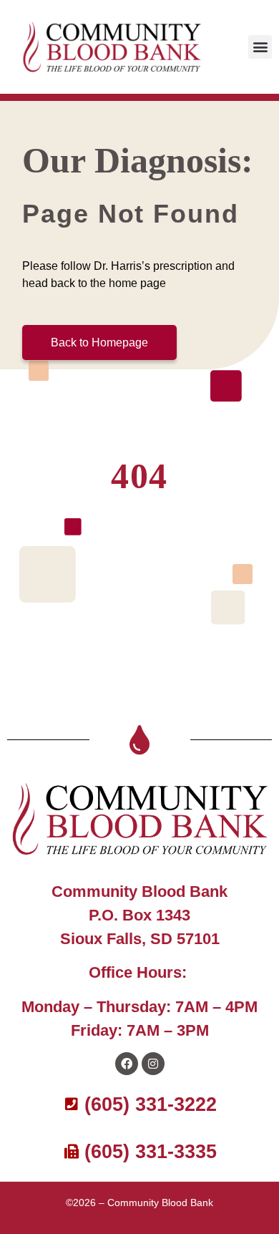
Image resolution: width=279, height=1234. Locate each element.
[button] (260, 47)
